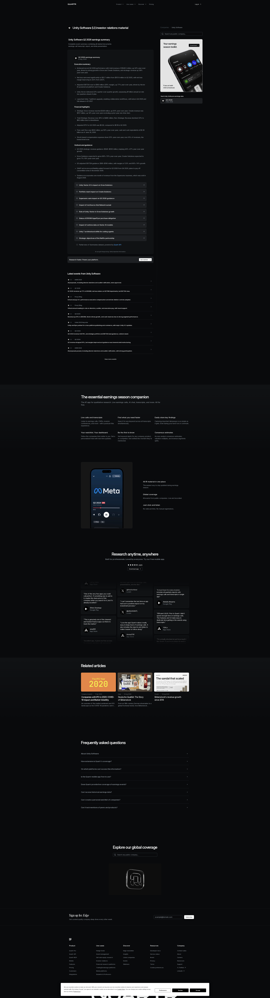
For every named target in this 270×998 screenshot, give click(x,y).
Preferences (163, 990)
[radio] (128, 565)
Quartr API (117, 245)
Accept (198, 990)
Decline (180, 990)
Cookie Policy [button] (121, 989)
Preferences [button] (76, 991)
